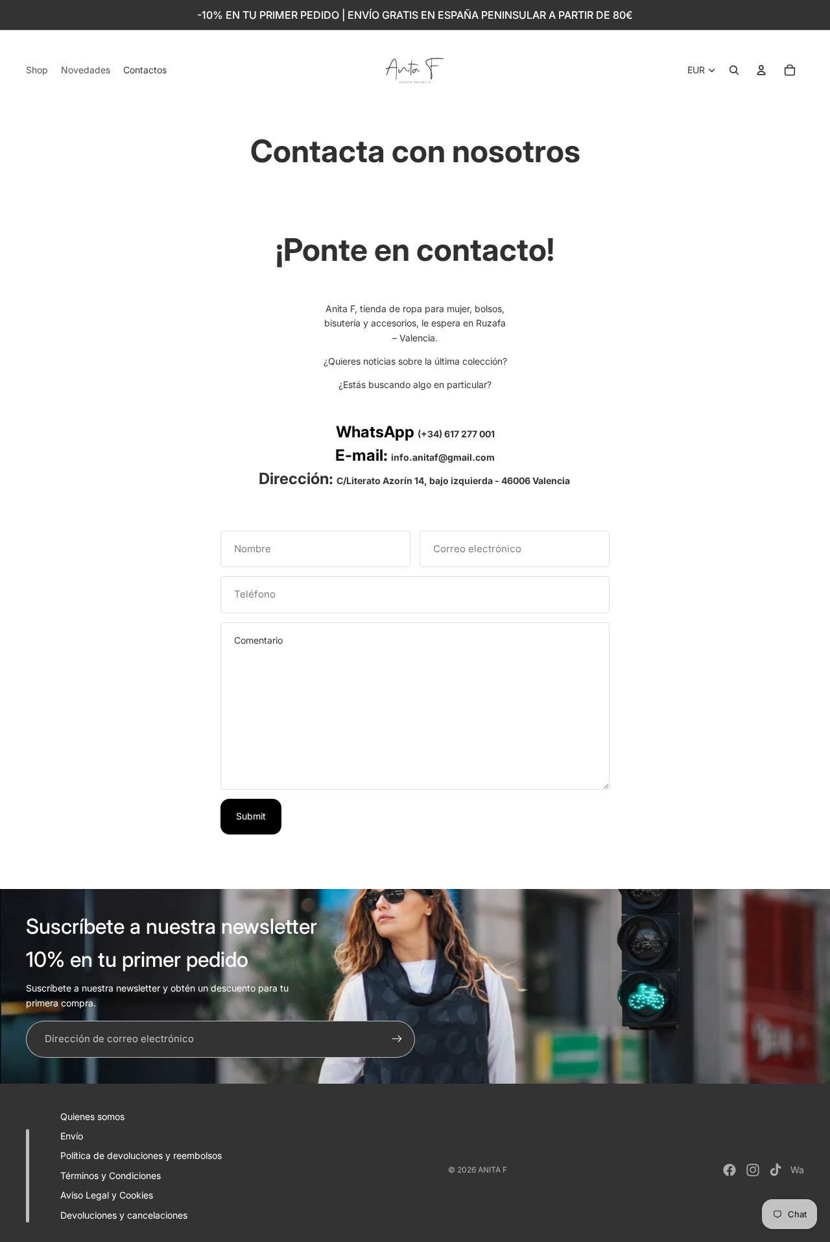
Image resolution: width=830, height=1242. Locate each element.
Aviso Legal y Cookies (106, 1194)
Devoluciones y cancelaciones (123, 1215)
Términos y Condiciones (110, 1175)
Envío (71, 1135)
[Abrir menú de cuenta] (761, 70)
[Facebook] (729, 1170)
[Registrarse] (397, 1039)
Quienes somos (92, 1116)
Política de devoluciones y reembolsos (141, 1155)
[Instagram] (753, 1170)
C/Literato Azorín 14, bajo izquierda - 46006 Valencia (454, 480)
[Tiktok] (775, 1170)
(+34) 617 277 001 (456, 433)
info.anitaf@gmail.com (443, 457)
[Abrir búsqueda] (734, 70)
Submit (251, 816)
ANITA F (492, 1170)
